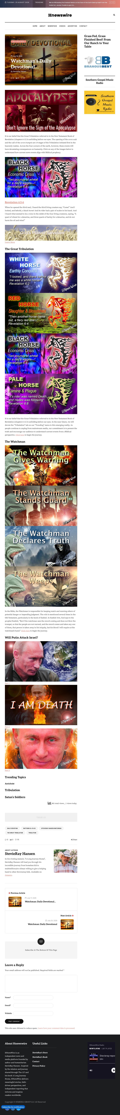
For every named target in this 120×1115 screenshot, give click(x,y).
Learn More (10, 242)
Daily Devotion (12, 828)
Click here (20, 435)
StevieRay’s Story (40, 1053)
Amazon (8, 875)
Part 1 (7, 683)
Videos (62, 26)
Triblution (32, 832)
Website (8, 1013)
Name (8, 997)
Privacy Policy (38, 1066)
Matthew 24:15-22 (29, 828)
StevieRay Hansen (19, 71)
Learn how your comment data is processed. (56, 1028)
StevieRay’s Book (39, 1057)
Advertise (72, 26)
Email (8, 1005)
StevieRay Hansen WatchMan (51, 828)
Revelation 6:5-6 (14, 202)
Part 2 (7, 727)
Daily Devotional (19, 41)
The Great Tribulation (15, 832)
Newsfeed (52, 26)
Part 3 (7, 770)
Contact (83, 26)
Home (35, 26)
